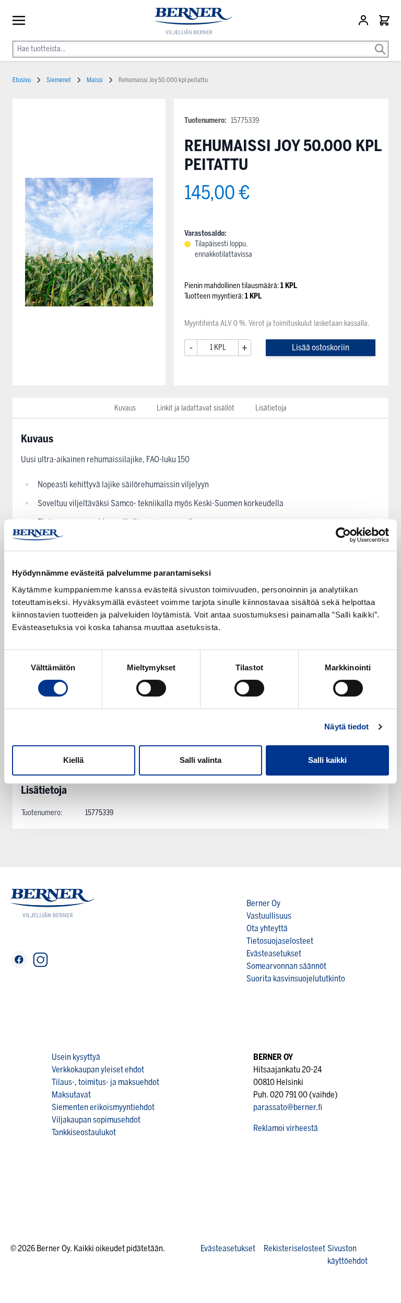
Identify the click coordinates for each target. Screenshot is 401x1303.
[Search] (380, 42)
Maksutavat (71, 1095)
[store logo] (189, 21)
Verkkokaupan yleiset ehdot (98, 1070)
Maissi (95, 80)
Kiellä (73, 760)
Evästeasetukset (273, 953)
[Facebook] (19, 959)
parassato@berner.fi (287, 1107)
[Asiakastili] (364, 20)
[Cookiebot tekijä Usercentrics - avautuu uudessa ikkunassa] (343, 535)
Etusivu (22, 80)
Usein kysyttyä (76, 1057)
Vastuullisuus (268, 916)
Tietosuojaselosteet (279, 941)
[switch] (151, 688)
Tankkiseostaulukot (84, 1132)
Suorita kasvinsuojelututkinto (295, 979)
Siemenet (58, 80)
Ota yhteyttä (267, 928)
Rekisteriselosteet (294, 1248)
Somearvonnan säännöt (286, 966)
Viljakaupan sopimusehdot (96, 1120)
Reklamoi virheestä (285, 1128)
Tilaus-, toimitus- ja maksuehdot (105, 1082)
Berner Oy (263, 903)
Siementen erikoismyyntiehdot (103, 1107)
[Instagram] (40, 959)
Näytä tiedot (346, 726)
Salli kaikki (327, 760)
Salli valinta (200, 760)
